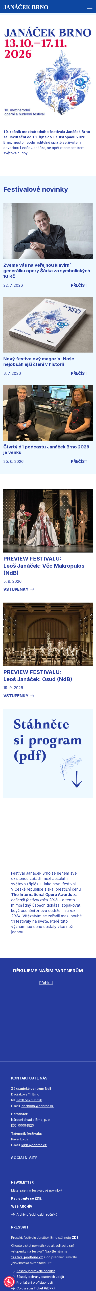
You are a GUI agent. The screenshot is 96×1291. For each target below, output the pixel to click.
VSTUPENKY (16, 589)
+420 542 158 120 (29, 1100)
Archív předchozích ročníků (37, 1214)
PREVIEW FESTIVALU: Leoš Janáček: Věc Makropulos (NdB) (43, 565)
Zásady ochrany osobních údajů (40, 1277)
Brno (38, 1120)
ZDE (75, 1237)
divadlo (29, 1120)
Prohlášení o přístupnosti (35, 1282)
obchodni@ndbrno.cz (37, 1106)
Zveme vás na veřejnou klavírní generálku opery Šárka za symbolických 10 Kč (46, 270)
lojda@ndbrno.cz (34, 1145)
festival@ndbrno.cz (27, 1257)
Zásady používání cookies (36, 1271)
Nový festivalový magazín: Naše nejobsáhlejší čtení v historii (38, 361)
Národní (17, 1120)
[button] (89, 7)
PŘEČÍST (79, 285)
